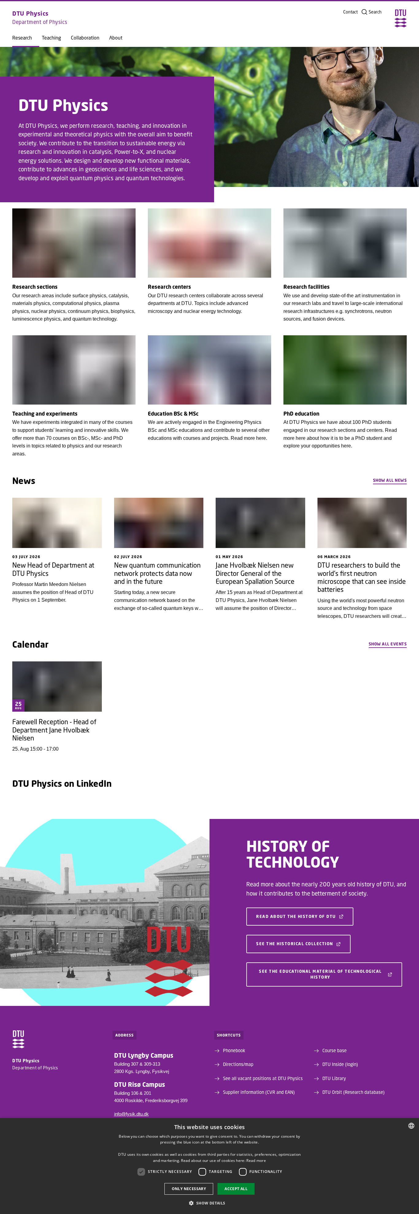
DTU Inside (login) (340, 1064)
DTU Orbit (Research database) (353, 1092)
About (115, 37)
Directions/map (238, 1064)
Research (22, 37)
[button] (209, 1203)
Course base (334, 1050)
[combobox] (411, 1126)
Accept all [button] (236, 1188)
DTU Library (334, 1078)
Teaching (51, 37)
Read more (256, 1160)
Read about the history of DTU (296, 916)
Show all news (390, 480)
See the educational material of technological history (320, 974)
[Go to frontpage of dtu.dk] (400, 18)
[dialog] (209, 1166)
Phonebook (234, 1050)
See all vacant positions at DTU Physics (263, 1078)
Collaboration (85, 37)
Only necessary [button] (189, 1188)
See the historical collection (294, 943)
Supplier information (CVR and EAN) (259, 1092)
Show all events (388, 643)
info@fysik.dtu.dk (131, 1114)
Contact (350, 12)
